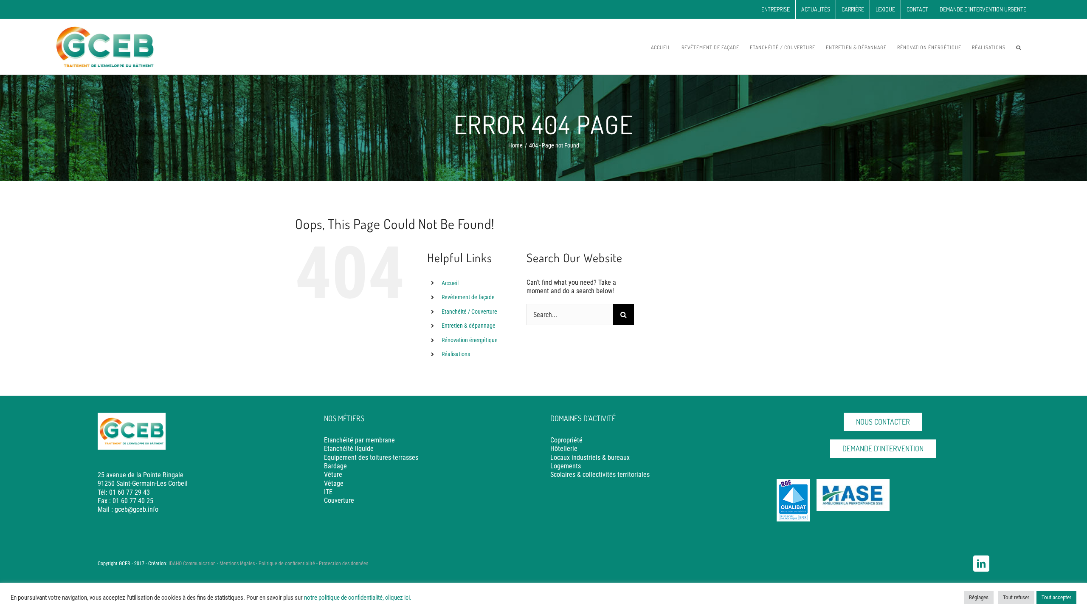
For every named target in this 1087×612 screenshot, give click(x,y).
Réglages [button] (978, 597)
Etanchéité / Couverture (469, 311)
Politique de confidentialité (287, 564)
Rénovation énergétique (470, 340)
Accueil (450, 283)
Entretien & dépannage (469, 325)
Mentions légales (237, 564)
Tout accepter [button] (1056, 597)
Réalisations (456, 354)
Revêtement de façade (468, 297)
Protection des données (343, 564)
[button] (1018, 46)
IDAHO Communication (192, 564)
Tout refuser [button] (1016, 597)
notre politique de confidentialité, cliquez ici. (357, 597)
